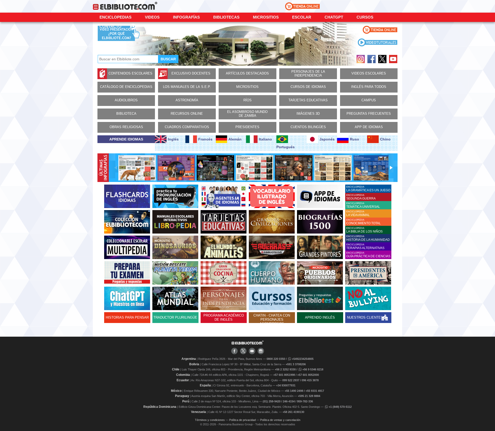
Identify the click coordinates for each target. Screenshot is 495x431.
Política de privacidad (242, 419)
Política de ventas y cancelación (280, 419)
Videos (152, 17)
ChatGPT (334, 17)
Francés (205, 139)
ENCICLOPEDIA (368, 189)
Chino (385, 139)
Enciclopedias (115, 17)
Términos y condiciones (210, 419)
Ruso (354, 139)
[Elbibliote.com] (247, 343)
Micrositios (266, 17)
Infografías (186, 17)
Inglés (173, 139)
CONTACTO (110, 26)
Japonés (327, 139)
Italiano (265, 139)
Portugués (285, 147)
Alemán (235, 139)
